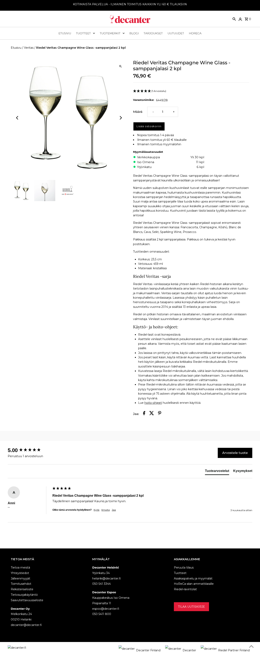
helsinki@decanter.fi (106, 578)
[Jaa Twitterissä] (151, 414)
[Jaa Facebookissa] (144, 414)
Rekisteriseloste (22, 589)
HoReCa (195, 33)
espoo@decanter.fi (105, 609)
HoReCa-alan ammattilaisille (194, 584)
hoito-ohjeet (153, 403)
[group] (29, 450)
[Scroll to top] (251, 646)
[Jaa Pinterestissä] (159, 414)
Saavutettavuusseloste (27, 600)
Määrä (137, 112)
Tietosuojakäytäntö (24, 595)
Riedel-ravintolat (185, 589)
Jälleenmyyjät (20, 578)
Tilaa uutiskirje (191, 607)
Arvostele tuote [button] (235, 453)
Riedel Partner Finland (234, 650)
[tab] (217, 472)
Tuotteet (83, 33)
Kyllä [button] (96, 509)
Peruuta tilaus (184, 567)
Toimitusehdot (21, 584)
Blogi (134, 33)
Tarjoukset (153, 33)
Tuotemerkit (110, 33)
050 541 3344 (101, 584)
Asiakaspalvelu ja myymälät (193, 578)
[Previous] (17, 117)
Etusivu (64, 33)
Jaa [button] (114, 509)
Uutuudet (176, 33)
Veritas (29, 48)
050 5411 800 (101, 614)
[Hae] (234, 19)
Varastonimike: (143, 99)
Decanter (189, 650)
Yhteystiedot (20, 573)
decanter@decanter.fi (26, 625)
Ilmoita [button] (105, 509)
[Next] (120, 117)
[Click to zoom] (120, 66)
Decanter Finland (148, 650)
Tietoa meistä (20, 567)
